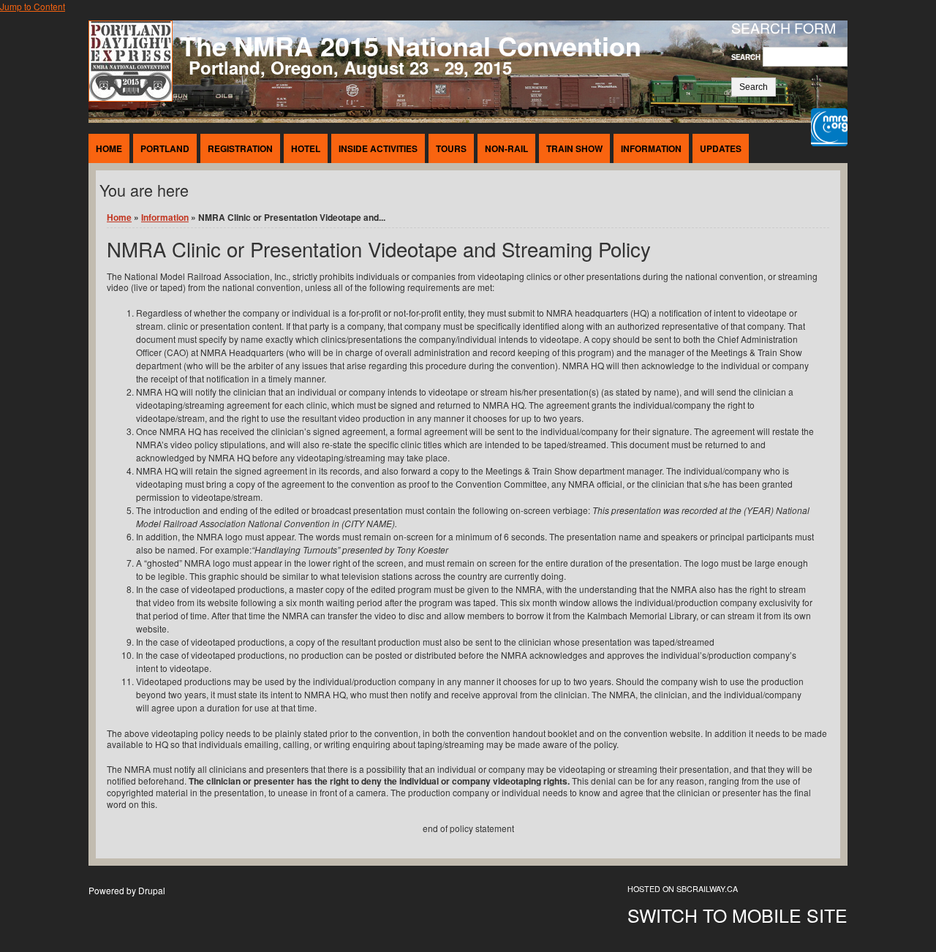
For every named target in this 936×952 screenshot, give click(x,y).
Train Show (574, 148)
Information (651, 148)
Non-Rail (506, 148)
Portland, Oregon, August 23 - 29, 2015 (350, 67)
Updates (720, 148)
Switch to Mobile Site (737, 915)
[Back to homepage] (130, 97)
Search (747, 57)
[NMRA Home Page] (829, 128)
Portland (164, 148)
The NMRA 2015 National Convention (410, 45)
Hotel (305, 148)
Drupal (151, 890)
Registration (240, 148)
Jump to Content (32, 6)
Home (109, 148)
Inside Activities (378, 148)
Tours (451, 148)
